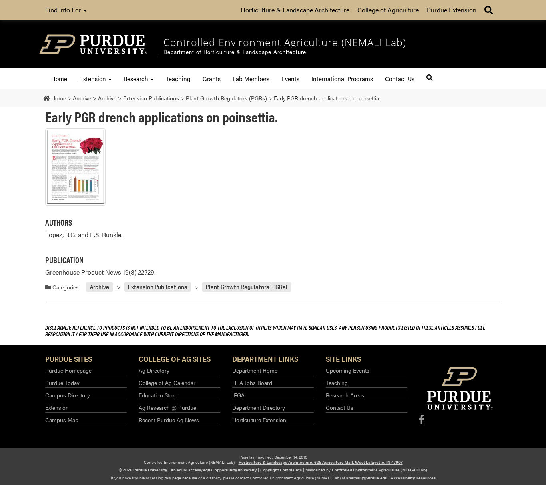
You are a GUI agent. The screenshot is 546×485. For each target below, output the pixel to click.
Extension (93, 78)
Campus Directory (67, 395)
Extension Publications (157, 287)
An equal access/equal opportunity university (214, 470)
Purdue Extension (451, 9)
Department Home (254, 370)
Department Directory (258, 407)
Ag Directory (154, 370)
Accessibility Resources (413, 478)
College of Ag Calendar (167, 383)
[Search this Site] (429, 77)
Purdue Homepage (68, 370)
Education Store (158, 395)
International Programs (342, 78)
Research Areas (345, 395)
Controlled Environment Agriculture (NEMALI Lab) (379, 470)
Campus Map (61, 420)
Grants (212, 78)
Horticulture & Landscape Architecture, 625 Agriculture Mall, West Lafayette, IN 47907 (321, 462)
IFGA (238, 395)
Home (59, 78)
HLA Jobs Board (252, 383)
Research (137, 78)
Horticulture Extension (259, 420)
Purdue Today (62, 383)
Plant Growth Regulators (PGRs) (246, 287)
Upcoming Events (347, 370)
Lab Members (251, 78)
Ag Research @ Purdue (167, 407)
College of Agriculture (388, 9)
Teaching (178, 78)
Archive (99, 287)
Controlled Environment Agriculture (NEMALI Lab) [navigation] (284, 42)
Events (290, 78)
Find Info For (64, 9)
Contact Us (399, 78)
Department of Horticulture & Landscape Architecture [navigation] (234, 52)
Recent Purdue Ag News (169, 420)
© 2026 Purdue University (143, 470)
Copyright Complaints (281, 470)
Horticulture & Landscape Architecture (295, 9)
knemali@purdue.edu (366, 478)
